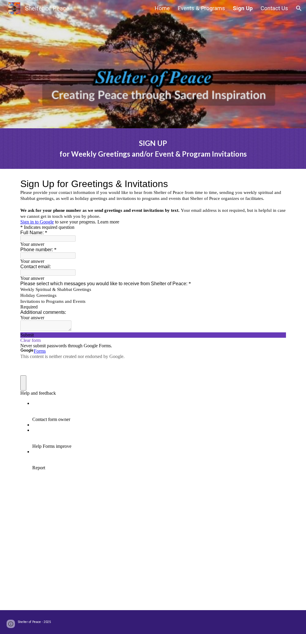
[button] (299, 8)
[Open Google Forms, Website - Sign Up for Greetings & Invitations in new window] (276, 184)
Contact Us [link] (274, 8)
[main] (153, 148)
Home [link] (162, 8)
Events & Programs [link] (201, 8)
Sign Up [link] (243, 8)
